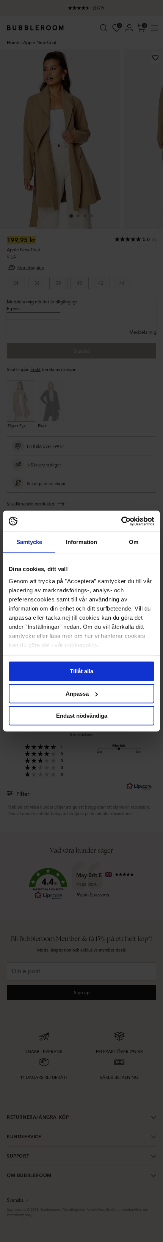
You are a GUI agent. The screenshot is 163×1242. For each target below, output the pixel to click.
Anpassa (77, 693)
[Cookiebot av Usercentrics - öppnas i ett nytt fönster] (121, 521)
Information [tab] (81, 542)
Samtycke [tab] (29, 542)
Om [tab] (133, 542)
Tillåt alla (81, 671)
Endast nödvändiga (81, 715)
